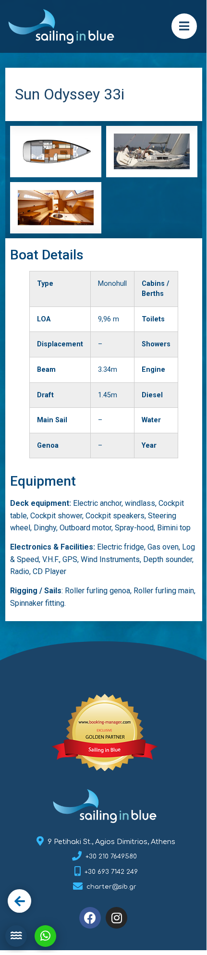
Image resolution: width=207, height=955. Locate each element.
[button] (184, 26)
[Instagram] (116, 918)
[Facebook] (90, 918)
